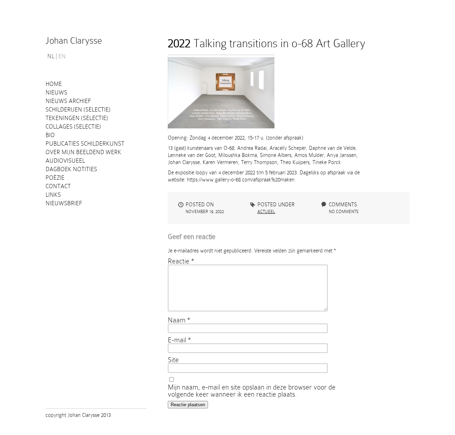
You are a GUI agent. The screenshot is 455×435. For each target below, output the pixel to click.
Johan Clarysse (74, 41)
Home (54, 84)
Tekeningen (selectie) (77, 118)
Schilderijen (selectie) (78, 109)
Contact (58, 186)
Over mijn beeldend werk (83, 152)
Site (173, 359)
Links (53, 194)
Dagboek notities (71, 169)
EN (62, 56)
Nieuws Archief (68, 101)
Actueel (266, 211)
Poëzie (55, 177)
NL (50, 56)
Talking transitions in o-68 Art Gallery (266, 43)
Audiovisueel (65, 160)
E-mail (179, 339)
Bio (50, 135)
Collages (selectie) (73, 126)
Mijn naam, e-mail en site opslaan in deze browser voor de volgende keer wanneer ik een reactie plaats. (252, 391)
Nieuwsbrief (64, 203)
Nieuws (56, 92)
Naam (179, 319)
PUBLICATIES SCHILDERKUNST (85, 143)
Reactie (181, 261)
